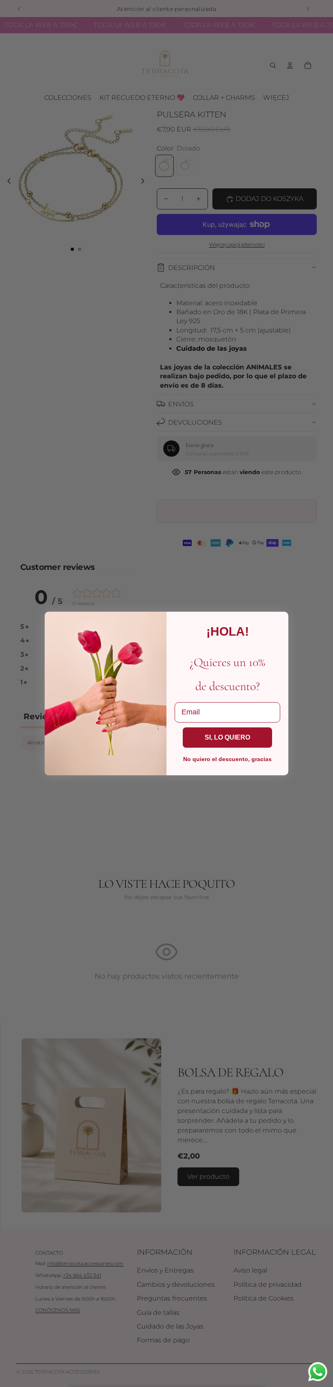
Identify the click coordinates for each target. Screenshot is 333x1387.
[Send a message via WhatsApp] (318, 1372)
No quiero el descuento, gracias (227, 759)
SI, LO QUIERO (227, 737)
